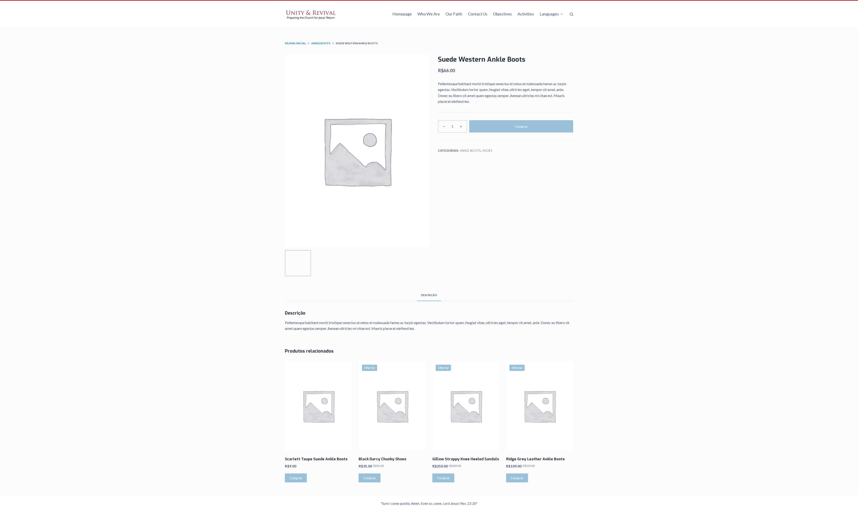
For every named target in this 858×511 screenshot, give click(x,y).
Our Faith (454, 13)
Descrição (429, 295)
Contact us (477, 13)
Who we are (428, 13)
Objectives (502, 13)
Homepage (402, 13)
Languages (549, 13)
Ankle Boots (470, 150)
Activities (525, 13)
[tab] (429, 295)
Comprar (521, 126)
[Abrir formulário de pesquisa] (571, 14)
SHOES (487, 150)
